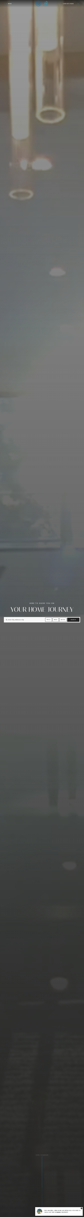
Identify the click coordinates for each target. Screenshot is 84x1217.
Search (73, 619)
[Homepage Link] (42, 4)
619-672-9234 (69, 4)
